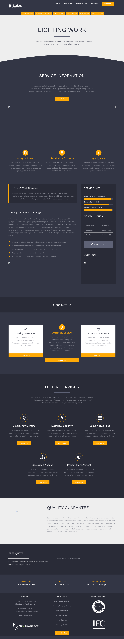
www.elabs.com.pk (25, 608)
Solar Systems (62, 620)
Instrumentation (62, 611)
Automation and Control (62, 606)
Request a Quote (62, 633)
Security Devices (62, 625)
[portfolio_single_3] (62, 107)
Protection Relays (62, 601)
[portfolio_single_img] (42, 263)
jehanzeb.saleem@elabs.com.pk (25, 611)
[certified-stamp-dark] (25, 512)
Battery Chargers (62, 615)
